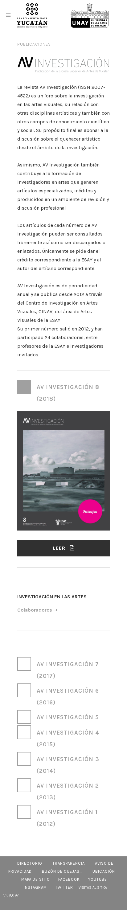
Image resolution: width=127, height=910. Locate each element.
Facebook (69, 879)
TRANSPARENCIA (68, 863)
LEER (59, 548)
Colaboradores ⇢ (37, 610)
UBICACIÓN (103, 871)
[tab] (63, 392)
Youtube (97, 879)
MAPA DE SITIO (35, 879)
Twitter (64, 887)
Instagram (35, 887)
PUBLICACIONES (34, 44)
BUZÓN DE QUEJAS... (62, 871)
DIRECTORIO (29, 863)
